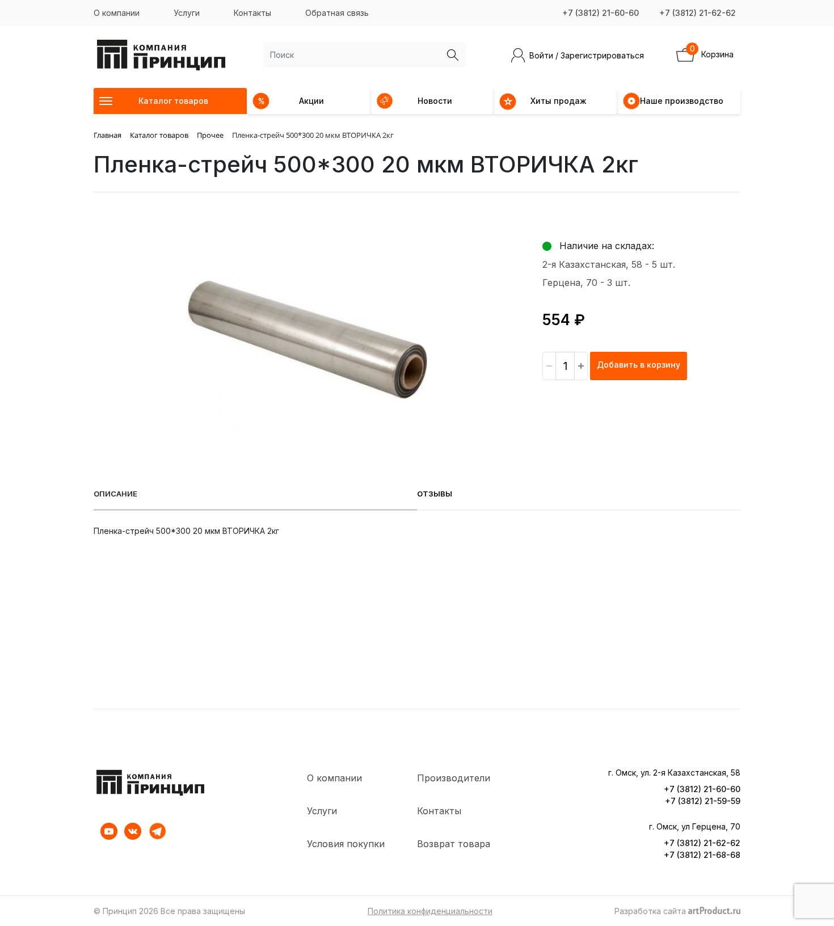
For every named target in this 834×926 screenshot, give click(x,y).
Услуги (187, 13)
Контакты (252, 13)
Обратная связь (337, 13)
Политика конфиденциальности (430, 911)
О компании (117, 13)
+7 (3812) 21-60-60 (600, 13)
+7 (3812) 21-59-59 (702, 801)
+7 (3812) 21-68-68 (702, 855)
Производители (453, 778)
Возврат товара (453, 843)
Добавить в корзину (638, 364)
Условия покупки (346, 843)
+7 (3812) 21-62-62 (697, 13)
